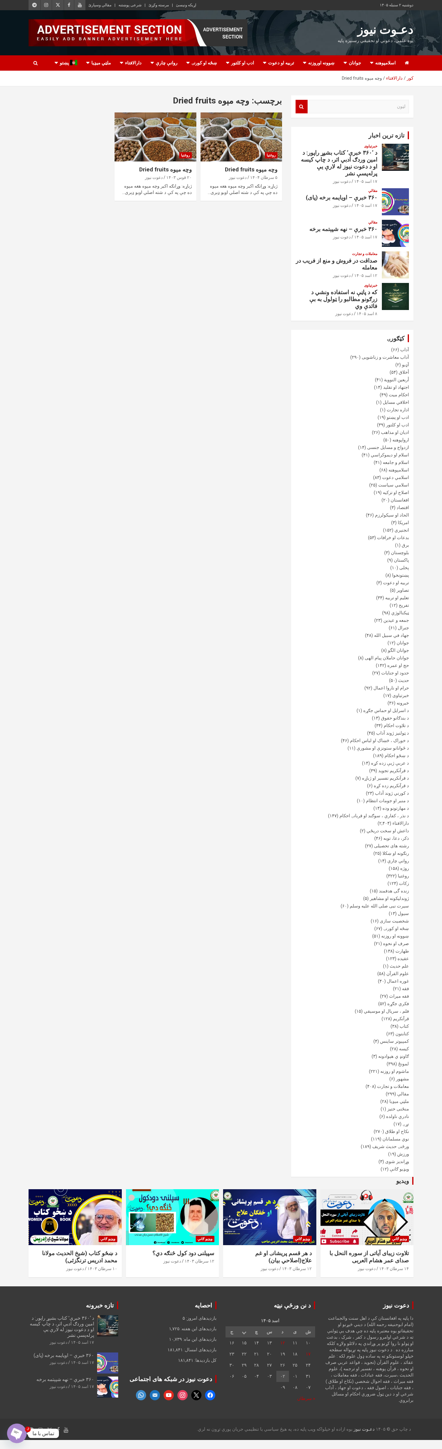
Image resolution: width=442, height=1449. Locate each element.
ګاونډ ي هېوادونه (393, 1056)
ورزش (403, 1154)
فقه (405, 988)
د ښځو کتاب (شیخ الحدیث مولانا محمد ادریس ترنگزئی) (79, 1257)
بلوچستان (400, 552)
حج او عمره (398, 665)
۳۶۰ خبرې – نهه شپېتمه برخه (343, 229)
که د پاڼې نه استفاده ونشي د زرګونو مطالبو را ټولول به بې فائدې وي (343, 299)
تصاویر (403, 590)
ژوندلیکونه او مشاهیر (389, 898)
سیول (403, 913)
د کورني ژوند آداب (392, 793)
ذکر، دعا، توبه (396, 838)
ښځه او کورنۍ (204, 63)
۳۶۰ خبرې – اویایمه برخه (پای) (341, 197)
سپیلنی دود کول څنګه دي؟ (183, 1253)
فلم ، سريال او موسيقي (386, 1011)
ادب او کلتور (242, 63)
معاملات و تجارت (364, 254)
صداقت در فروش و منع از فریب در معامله (336, 264)
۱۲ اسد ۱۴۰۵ (365, 275)
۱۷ (308, 1354)
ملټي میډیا (101, 63)
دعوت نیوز (238, 177)
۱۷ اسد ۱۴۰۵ (365, 181)
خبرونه (403, 703)
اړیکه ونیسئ (186, 5)
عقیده (403, 958)
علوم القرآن (397, 973)
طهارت (402, 951)
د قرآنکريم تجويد (393, 770)
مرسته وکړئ (159, 5)
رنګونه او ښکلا (395, 853)
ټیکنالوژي (400, 613)
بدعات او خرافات (393, 537)
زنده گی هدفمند (394, 891)
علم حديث (399, 966)
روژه (404, 868)
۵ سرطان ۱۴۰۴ (264, 177)
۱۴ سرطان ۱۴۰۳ (394, 1268)
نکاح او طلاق (397, 1131)
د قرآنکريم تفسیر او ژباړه (385, 778)
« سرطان (306, 1398)
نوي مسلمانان (395, 1139)
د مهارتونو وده (395, 808)
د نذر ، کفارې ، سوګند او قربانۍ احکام (374, 815)
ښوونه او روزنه (395, 936)
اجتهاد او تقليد (396, 387)
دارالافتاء (133, 63)
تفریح (404, 605)
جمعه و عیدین (396, 620)
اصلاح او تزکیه (396, 492)
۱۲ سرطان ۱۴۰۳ (297, 1268)
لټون (302, 106)
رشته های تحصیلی (391, 846)
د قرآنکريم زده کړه (391, 785)
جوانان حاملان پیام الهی (387, 658)
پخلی (404, 567)
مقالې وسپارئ (100, 5)
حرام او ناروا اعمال (391, 688)
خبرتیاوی (370, 146)
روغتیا (271, 155)
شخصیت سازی (394, 921)
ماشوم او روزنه (394, 1071)
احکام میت (399, 395)
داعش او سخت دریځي (388, 830)
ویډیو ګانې (399, 1169)
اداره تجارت (398, 410)
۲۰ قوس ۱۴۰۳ (179, 177)
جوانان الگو (398, 650)
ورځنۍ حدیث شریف (390, 1146)
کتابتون (402, 1033)
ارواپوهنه (400, 440)
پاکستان (401, 560)
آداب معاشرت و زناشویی (385, 357)
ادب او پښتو (398, 417)
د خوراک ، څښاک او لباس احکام (379, 740)
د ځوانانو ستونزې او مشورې (383, 748)
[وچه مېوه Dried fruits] (241, 136)
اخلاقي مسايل (396, 402)
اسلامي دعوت (395, 477)
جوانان (355, 63)
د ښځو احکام (397, 755)
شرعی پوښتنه (130, 5)
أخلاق (404, 372)
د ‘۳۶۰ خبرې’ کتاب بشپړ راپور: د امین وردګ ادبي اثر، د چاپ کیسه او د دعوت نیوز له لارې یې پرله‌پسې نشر (339, 163)
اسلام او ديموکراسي (390, 455)
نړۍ (406, 1124)
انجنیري (401, 530)
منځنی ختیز (398, 1109)
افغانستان (400, 500)
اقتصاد (403, 507)
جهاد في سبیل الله (391, 635)
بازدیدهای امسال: (199, 1349)
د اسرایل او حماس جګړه (386, 710)
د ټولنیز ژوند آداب (392, 733)
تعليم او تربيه (397, 597)
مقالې (372, 191)
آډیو (405, 364)
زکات (404, 883)
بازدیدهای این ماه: (199, 1339)
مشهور (402, 1079)
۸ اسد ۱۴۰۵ (367, 313)
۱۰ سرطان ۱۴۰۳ (102, 1268)
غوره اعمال (398, 981)
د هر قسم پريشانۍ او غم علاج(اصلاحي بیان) (283, 1257)
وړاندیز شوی (397, 1161)
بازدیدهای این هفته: (198, 1328)
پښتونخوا (400, 575)
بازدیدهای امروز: (200, 1318)
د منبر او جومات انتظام (387, 800)
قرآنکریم (401, 1018)
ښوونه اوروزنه (321, 63)
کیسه (404, 1048)
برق (405, 545)
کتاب (404, 1026)
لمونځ (403, 1064)
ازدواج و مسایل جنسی (388, 447)
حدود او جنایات (395, 673)
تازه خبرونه (100, 1305)
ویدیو (402, 1180)
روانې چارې (166, 63)
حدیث (403, 680)
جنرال (403, 628)
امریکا (403, 522)
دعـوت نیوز (385, 30)
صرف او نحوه (396, 943)
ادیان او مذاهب (395, 432)
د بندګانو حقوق (395, 718)
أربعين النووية (396, 379)
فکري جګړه (398, 1003)
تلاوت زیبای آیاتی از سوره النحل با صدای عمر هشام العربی (369, 1257)
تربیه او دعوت (281, 63)
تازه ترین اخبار (387, 135)
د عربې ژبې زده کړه (390, 763)
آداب (404, 349)
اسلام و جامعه (396, 462)
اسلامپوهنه (385, 63)
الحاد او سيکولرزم (392, 515)
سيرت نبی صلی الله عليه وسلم (379, 906)
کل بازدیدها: (204, 1360)
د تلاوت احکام (396, 725)
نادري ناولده (397, 1116)
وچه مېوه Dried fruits (251, 169)
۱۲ (282, 1343)
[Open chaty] (17, 1433)
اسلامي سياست (393, 485)
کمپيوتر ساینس (394, 1041)
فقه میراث (399, 996)
